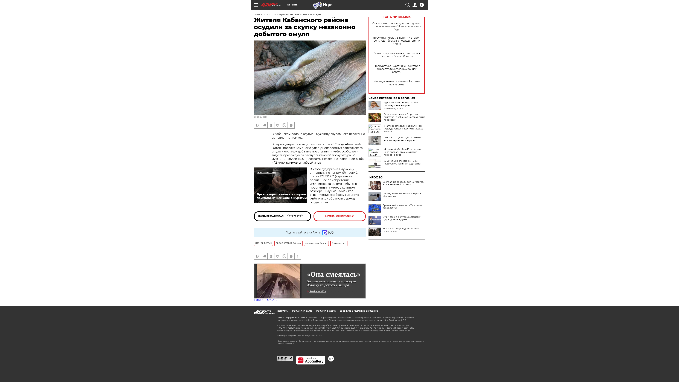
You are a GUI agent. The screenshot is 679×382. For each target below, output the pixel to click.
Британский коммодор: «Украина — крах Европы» (402, 206)
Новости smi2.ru (265, 300)
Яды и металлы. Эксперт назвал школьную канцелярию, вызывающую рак (401, 105)
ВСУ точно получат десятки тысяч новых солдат (401, 229)
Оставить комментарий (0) (339, 216)
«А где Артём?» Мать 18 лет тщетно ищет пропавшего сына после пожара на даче (403, 152)
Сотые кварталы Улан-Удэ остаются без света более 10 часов (397, 55)
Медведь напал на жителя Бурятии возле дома (397, 83)
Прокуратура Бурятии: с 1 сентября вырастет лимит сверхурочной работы (397, 69)
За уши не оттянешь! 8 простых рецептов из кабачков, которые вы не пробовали (404, 117)
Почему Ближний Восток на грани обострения (402, 194)
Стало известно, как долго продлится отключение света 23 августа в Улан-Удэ (396, 26)
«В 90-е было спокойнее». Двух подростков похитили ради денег (402, 162)
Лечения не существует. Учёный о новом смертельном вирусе (402, 139)
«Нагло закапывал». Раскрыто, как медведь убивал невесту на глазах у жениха (403, 129)
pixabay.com (261, 116)
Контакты (282, 311)
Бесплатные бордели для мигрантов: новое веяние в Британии (403, 183)
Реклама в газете (326, 311)
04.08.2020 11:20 (262, 14)
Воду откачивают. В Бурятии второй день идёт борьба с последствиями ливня (396, 40)
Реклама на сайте (302, 311)
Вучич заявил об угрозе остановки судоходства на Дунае (402, 218)
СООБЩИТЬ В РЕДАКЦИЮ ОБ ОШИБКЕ (359, 311)
